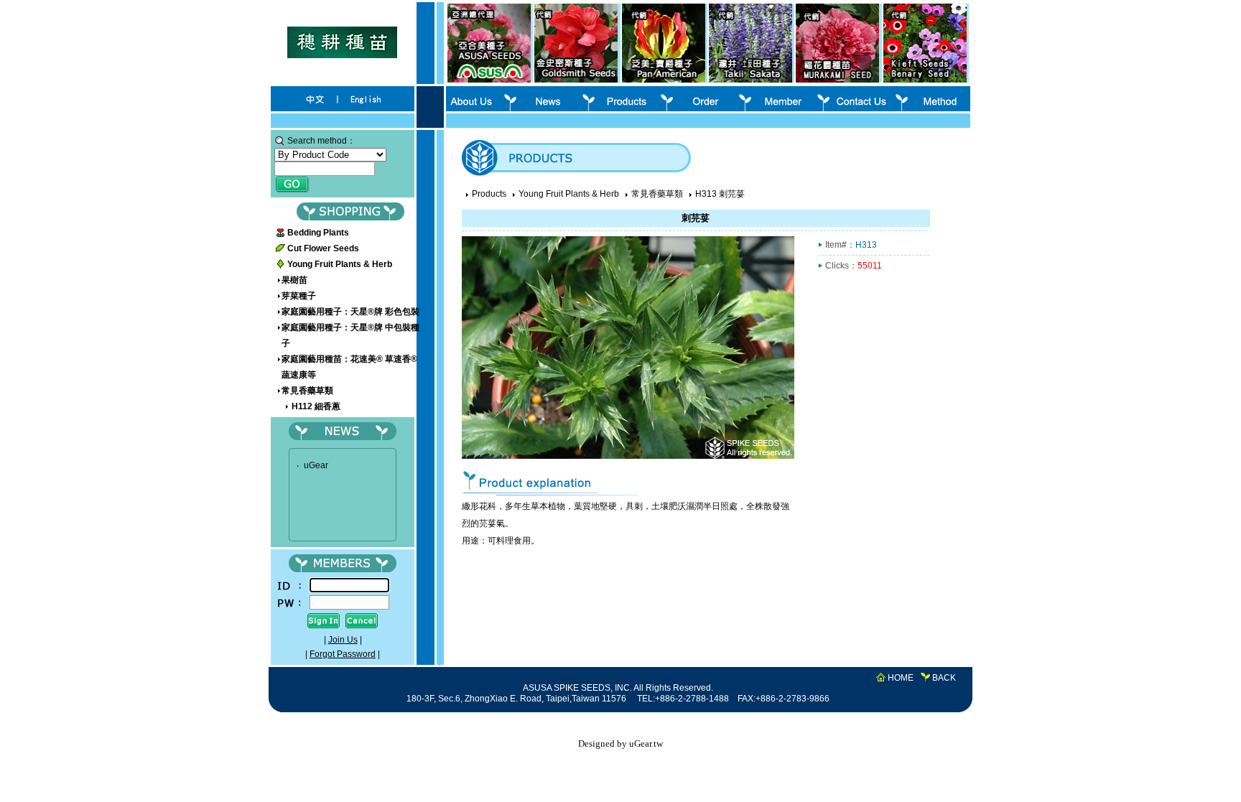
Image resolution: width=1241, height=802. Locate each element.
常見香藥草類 (657, 194)
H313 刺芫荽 (720, 194)
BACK (944, 678)
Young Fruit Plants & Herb (569, 194)
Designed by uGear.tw (620, 743)
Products (489, 194)
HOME (901, 678)
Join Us (343, 640)
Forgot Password (343, 654)
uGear (316, 462)
